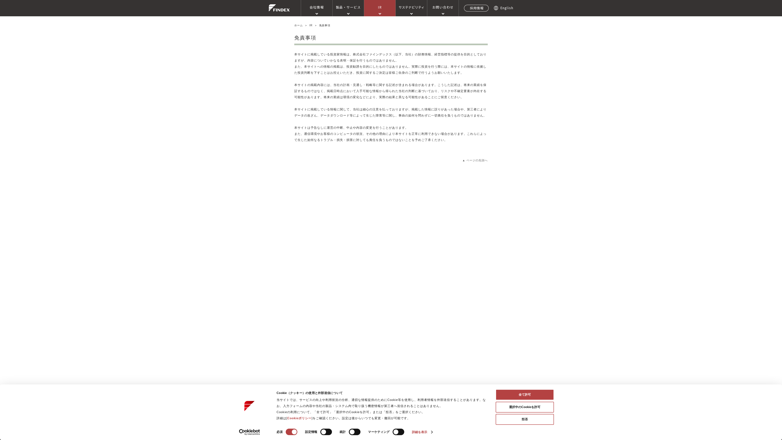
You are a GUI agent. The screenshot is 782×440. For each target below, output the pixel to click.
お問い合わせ (443, 7)
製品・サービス (348, 7)
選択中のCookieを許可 (524, 407)
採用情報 (477, 8)
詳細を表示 (419, 432)
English (506, 7)
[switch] (326, 432)
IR (380, 7)
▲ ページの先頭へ (475, 160)
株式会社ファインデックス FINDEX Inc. (279, 7)
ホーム (298, 25)
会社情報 (317, 7)
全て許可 (525, 394)
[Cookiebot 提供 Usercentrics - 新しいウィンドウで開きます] (249, 432)
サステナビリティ (411, 7)
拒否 (525, 419)
